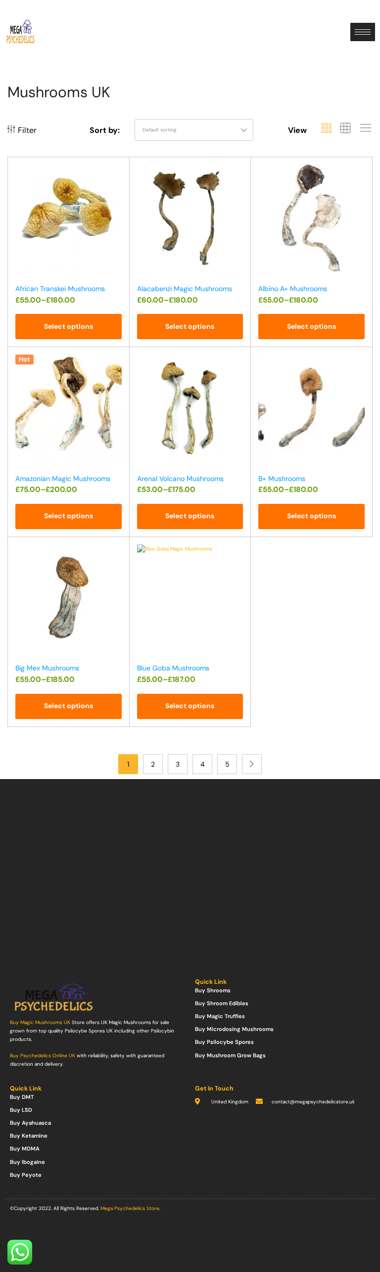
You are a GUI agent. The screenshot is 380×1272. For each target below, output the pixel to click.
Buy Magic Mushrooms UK (40, 1022)
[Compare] (117, 191)
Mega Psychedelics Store (129, 1208)
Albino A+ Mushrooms (292, 288)
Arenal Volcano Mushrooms (180, 478)
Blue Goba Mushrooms (173, 668)
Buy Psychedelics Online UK (42, 1055)
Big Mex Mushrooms (47, 668)
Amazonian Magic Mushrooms (62, 478)
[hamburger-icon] (362, 32)
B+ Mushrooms (281, 478)
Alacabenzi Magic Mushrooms (184, 288)
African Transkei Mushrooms (60, 288)
